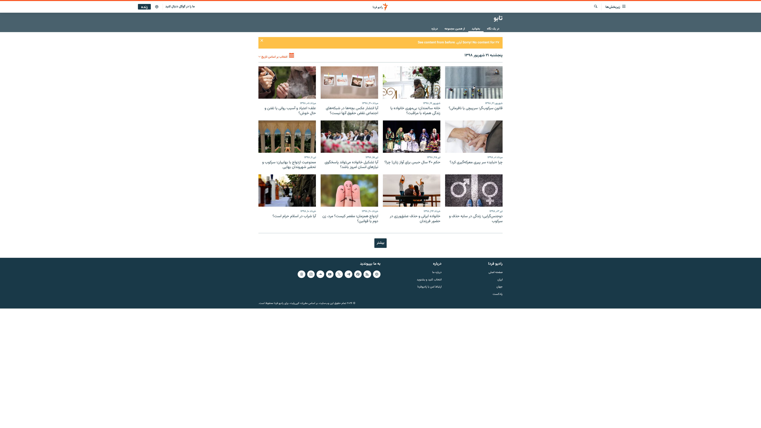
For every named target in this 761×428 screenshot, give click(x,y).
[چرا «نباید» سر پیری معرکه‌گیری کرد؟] (474, 136)
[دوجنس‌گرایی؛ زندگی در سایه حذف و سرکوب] (474, 190)
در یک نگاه (493, 29)
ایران (500, 280)
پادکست (498, 294)
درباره (434, 29)
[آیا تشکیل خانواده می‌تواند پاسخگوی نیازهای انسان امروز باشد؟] (349, 136)
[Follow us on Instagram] (311, 274)
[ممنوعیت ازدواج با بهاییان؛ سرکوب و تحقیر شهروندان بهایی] (287, 136)
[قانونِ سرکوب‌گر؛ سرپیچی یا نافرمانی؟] (474, 82)
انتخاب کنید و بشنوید (429, 280)
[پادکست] (157, 7)
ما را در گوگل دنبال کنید (180, 6)
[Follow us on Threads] (301, 274)
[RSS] (367, 274)
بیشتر (380, 243)
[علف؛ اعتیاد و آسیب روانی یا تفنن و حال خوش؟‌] (287, 82)
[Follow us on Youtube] (330, 274)
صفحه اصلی (496, 272)
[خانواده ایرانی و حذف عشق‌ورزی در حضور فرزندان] (411, 190)
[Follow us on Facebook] (358, 274)
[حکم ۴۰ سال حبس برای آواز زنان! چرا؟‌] (411, 136)
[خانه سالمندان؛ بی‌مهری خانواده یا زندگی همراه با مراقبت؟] (411, 82)
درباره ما (437, 272)
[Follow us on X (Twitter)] (339, 274)
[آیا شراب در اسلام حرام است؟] (287, 190)
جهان (499, 287)
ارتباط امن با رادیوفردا (429, 287)
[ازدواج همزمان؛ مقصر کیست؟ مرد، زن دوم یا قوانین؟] (349, 190)
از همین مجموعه (455, 29)
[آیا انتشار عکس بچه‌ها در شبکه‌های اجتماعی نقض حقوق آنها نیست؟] (349, 82)
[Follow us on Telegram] (348, 274)
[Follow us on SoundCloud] (320, 274)
